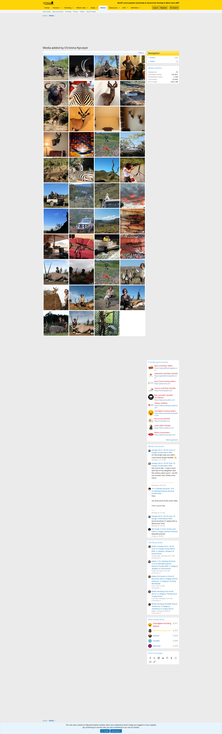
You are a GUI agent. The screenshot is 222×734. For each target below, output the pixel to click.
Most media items (156, 619)
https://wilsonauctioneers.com (164, 435)
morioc (156, 635)
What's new (81, 7)
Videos (82, 12)
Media (103, 7)
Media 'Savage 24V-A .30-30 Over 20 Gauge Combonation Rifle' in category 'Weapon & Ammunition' (163, 550)
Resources (113, 7)
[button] (60, 8)
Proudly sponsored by (158, 362)
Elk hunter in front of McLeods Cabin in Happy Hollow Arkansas (165, 530)
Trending (67, 7)
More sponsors (172, 440)
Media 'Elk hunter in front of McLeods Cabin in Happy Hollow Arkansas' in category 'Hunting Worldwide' (164, 580)
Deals (93, 7)
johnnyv (156, 645)
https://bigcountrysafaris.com (164, 400)
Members (135, 7)
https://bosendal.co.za (162, 421)
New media (47, 12)
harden (156, 640)
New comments (57, 12)
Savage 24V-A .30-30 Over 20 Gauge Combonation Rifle (163, 451)
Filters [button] (140, 53)
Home (47, 7)
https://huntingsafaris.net (163, 390)
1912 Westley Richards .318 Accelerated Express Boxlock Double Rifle (163, 491)
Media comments (156, 446)
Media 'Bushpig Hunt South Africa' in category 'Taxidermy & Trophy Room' (164, 593)
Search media (91, 12)
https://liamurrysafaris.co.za (164, 428)
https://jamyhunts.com (162, 384)
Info (124, 7)
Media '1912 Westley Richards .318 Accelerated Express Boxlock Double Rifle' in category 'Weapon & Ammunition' (165, 565)
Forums (56, 7)
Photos (75, 12)
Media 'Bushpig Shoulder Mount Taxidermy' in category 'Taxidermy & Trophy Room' (164, 606)
